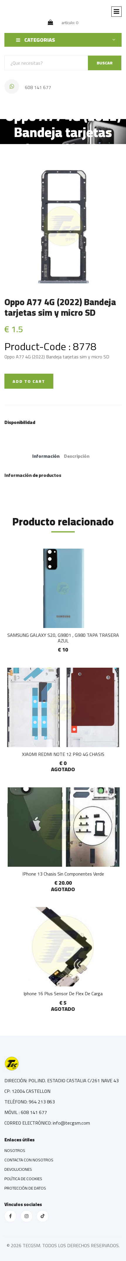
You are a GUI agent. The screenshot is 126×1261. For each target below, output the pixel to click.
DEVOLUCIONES (18, 1169)
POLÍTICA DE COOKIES (23, 1178)
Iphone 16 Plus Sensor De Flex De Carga (63, 993)
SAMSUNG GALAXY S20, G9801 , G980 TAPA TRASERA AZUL (63, 638)
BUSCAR (105, 63)
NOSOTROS (14, 1150)
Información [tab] (45, 456)
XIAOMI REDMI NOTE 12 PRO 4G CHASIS (63, 754)
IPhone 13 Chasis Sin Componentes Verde (63, 873)
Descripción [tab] (76, 456)
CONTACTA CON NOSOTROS (28, 1160)
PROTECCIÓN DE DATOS (25, 1188)
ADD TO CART (29, 381)
